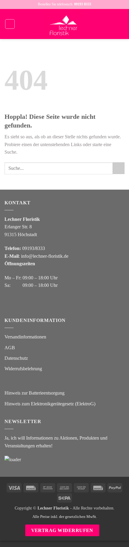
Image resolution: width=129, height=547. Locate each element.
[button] (10, 24)
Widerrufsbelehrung (23, 368)
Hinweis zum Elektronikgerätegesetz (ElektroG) (49, 403)
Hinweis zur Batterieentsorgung (34, 392)
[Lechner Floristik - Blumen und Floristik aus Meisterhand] (64, 24)
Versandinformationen (25, 336)
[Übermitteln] (118, 168)
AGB (9, 347)
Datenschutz (16, 358)
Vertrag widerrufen (62, 530)
